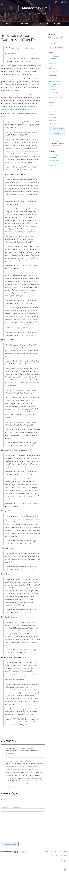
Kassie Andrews (53, 61)
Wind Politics (52, 87)
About (9, 23)
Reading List (41, 23)
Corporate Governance (54, 84)
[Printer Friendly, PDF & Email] (62, 37)
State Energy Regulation (55, 81)
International (52, 89)
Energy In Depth (53, 157)
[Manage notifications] (65, 869)
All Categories (58, 129)
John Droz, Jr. (52, 63)
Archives (58, 23)
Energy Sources (53, 92)
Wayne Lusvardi (10, 748)
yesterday (20, 66)
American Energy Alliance (55, 155)
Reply (7, 756)
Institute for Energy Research (56, 163)
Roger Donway (52, 58)
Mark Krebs (52, 68)
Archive (57, 133)
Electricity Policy (53, 95)
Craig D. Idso (52, 66)
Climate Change (53, 79)
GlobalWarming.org (54, 160)
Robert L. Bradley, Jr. (54, 56)
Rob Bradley (9, 761)
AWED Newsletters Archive (55, 97)
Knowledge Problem (54, 165)
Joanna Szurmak (53, 71)
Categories (23, 23)
